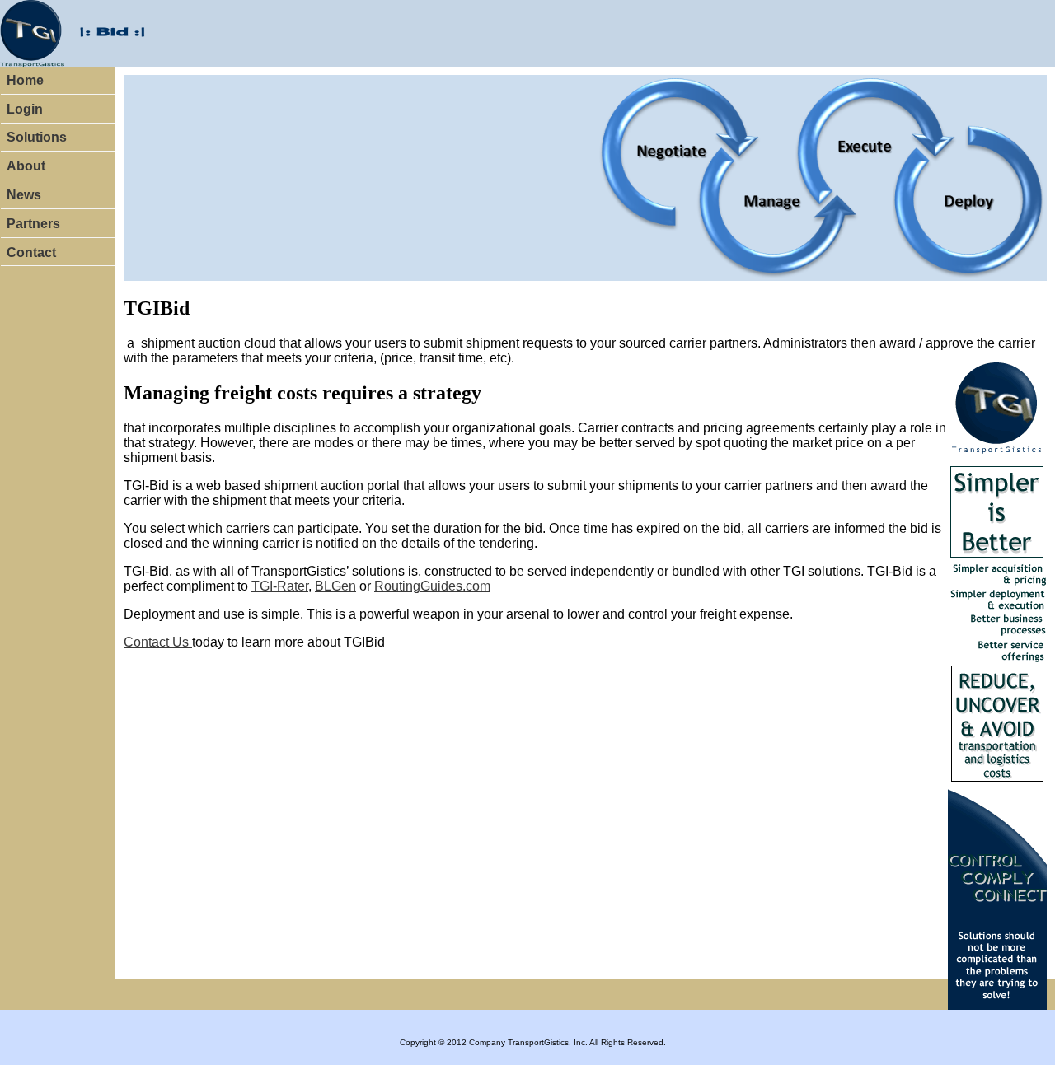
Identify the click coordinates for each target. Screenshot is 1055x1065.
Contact (31, 252)
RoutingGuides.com (432, 586)
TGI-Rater (279, 586)
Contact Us (158, 642)
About (26, 166)
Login (25, 109)
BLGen (335, 586)
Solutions (37, 137)
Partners (33, 224)
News (24, 195)
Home (25, 80)
